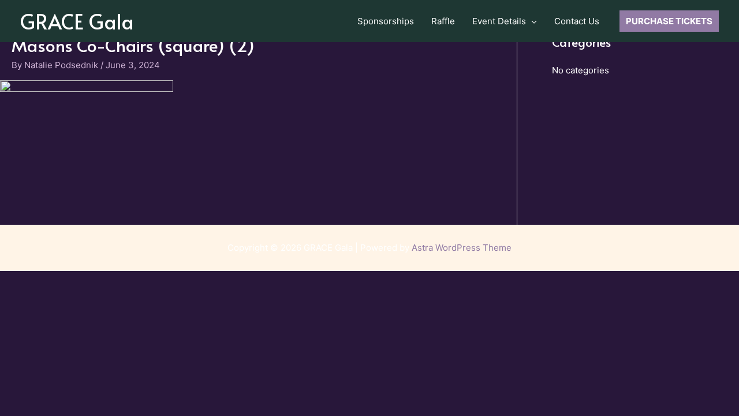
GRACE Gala (77, 21)
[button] (531, 21)
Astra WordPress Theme (462, 247)
